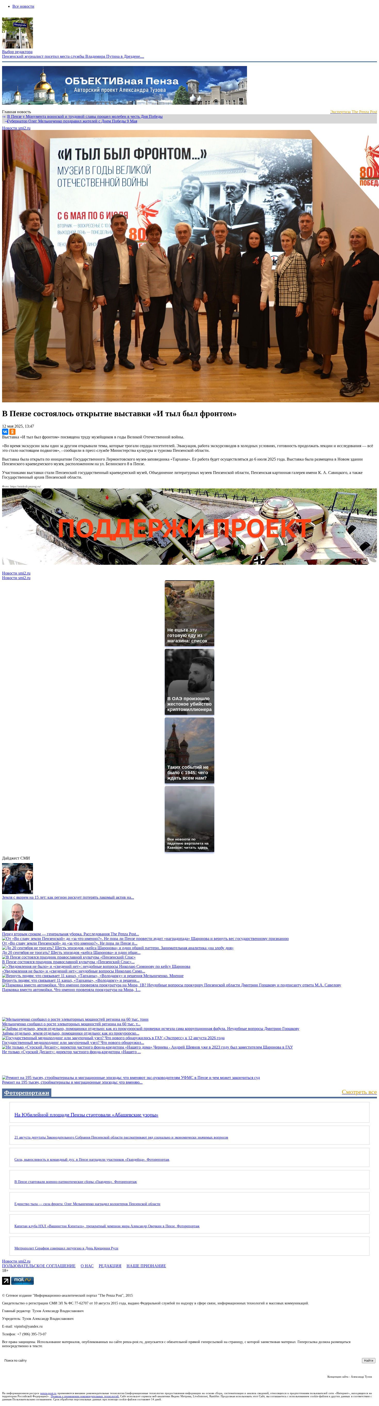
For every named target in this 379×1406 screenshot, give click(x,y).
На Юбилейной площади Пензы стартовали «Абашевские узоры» (86, 1114)
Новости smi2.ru (16, 128)
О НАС (87, 1266)
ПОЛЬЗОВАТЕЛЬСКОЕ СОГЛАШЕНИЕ (39, 1266)
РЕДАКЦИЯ (110, 1266)
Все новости (23, 6)
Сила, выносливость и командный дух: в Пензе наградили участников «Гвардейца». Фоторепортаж (91, 1160)
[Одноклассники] (12, 432)
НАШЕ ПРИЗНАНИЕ (146, 1266)
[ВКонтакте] (5, 432)
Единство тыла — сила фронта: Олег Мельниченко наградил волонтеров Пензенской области (87, 1204)
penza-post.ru (48, 1393)
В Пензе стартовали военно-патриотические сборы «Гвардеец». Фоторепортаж (75, 1182)
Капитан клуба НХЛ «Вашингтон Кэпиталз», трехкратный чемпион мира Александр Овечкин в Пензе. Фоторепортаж (107, 1226)
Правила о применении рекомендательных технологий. (85, 1396)
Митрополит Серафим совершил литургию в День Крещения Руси (66, 1248)
